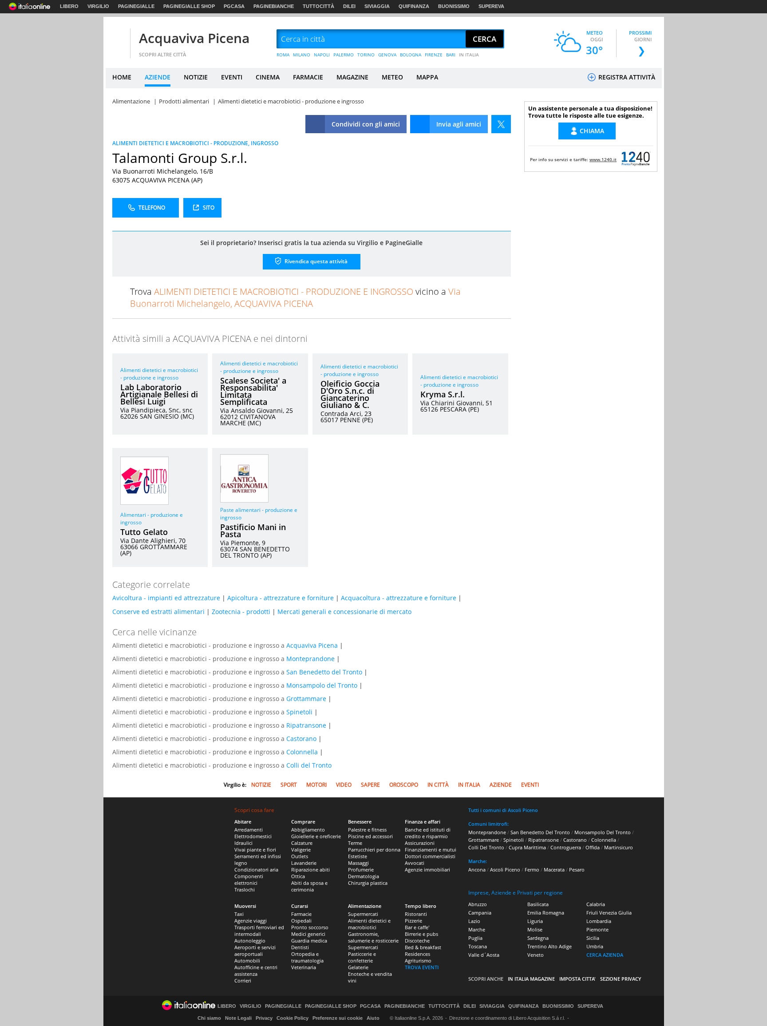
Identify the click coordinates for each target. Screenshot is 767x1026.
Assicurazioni (420, 843)
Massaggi (358, 863)
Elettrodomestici (253, 836)
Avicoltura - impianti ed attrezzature (166, 598)
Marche (476, 929)
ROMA (283, 54)
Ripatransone (306, 725)
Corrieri (242, 980)
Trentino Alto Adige (549, 946)
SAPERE (370, 784)
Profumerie (361, 869)
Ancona (477, 869)
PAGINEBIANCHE (273, 6)
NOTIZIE (196, 77)
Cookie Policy (292, 1018)
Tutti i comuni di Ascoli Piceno (503, 810)
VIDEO (344, 784)
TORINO (366, 54)
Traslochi (244, 889)
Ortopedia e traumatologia (307, 957)
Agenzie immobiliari (427, 869)
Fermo (532, 869)
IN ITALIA (469, 54)
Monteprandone (310, 658)
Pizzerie (413, 920)
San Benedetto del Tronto (324, 672)
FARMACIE (308, 77)
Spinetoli (299, 712)
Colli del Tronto (309, 765)
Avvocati (414, 863)
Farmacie (301, 914)
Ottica (298, 876)
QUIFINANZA (414, 6)
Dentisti (300, 947)
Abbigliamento (308, 829)
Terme (355, 843)
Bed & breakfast (423, 947)
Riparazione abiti (310, 869)
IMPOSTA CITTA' (577, 978)
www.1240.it (603, 159)
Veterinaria (303, 967)
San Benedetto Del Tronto (540, 832)
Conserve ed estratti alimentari (158, 611)
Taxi (239, 914)
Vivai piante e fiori (255, 849)
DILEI (349, 6)
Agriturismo (418, 960)
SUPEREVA (491, 6)
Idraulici (243, 843)
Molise (534, 929)
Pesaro (577, 869)
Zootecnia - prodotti (241, 611)
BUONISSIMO (454, 6)
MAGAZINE (352, 77)
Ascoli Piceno (505, 869)
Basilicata (538, 904)
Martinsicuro (618, 847)
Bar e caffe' (417, 927)
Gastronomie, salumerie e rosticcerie (373, 937)
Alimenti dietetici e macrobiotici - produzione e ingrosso (159, 373)
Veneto (535, 954)
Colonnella (302, 752)
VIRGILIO (98, 6)
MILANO (301, 54)
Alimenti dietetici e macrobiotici (369, 924)
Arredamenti (248, 829)
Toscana (477, 946)
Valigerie (301, 849)
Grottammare (306, 698)
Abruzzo (477, 904)
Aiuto (373, 1018)
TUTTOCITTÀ (318, 6)
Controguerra (565, 847)
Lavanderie (303, 863)
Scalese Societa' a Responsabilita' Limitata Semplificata (253, 391)
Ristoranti (416, 914)
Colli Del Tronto (486, 847)
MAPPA (427, 77)
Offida (592, 847)
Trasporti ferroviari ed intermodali (259, 930)
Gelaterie (358, 967)
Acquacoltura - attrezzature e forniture (398, 598)
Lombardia (598, 921)
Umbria (594, 946)
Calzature (301, 843)
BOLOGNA (410, 54)
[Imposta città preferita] (116, 39)
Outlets (299, 856)
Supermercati (363, 914)
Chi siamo (209, 1018)
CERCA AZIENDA (604, 954)
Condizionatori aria (256, 869)
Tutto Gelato (144, 532)
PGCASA (234, 6)
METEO (392, 77)
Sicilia (592, 938)
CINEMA (268, 77)
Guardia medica (309, 940)
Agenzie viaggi (250, 920)
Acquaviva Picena (194, 38)
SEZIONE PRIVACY (620, 978)
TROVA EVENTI (422, 967)
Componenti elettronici (248, 879)
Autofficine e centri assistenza (255, 970)
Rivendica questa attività (315, 261)
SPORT (289, 784)
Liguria (535, 921)
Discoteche (417, 940)
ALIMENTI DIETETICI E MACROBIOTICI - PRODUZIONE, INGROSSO (195, 143)
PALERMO (343, 54)
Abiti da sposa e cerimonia (309, 886)
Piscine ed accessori (370, 836)
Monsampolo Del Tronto (602, 832)
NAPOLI (322, 54)
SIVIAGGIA (377, 6)
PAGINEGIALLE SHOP (189, 6)
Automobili (247, 960)
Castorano (301, 738)
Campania (479, 912)
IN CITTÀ (438, 784)
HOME (121, 77)
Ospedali (301, 920)
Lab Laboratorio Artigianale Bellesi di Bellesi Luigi (159, 394)
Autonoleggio (249, 940)
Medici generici (308, 934)
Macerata (554, 869)
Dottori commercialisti (430, 856)
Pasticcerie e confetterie (362, 957)
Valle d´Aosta (483, 954)
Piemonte (597, 929)
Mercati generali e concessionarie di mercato (344, 611)
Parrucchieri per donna (374, 849)
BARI (450, 54)
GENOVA (387, 54)
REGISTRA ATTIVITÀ (626, 77)
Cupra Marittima (527, 847)
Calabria (595, 904)
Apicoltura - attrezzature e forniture (280, 598)
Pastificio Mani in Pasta (253, 530)
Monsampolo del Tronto (321, 685)
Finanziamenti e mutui (430, 849)
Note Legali (238, 1018)
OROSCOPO (403, 784)
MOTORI (316, 784)
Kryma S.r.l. (442, 394)
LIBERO (69, 6)
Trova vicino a (295, 297)
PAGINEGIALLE (136, 6)
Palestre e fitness (367, 829)
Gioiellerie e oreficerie (316, 836)
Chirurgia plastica (367, 882)
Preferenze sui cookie (337, 1018)
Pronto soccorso (309, 927)
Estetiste (357, 856)
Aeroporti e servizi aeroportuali (255, 950)
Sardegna (538, 938)
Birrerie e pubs (421, 934)
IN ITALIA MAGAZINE (531, 978)
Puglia (475, 938)
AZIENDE (157, 77)
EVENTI (231, 77)
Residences (417, 954)
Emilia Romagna (545, 912)
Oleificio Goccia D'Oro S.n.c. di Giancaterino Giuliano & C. (350, 394)
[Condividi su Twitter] (501, 124)
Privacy (264, 1018)
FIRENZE (434, 54)
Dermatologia (363, 876)
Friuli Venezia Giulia (609, 912)
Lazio (474, 921)
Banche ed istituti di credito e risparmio (428, 833)
